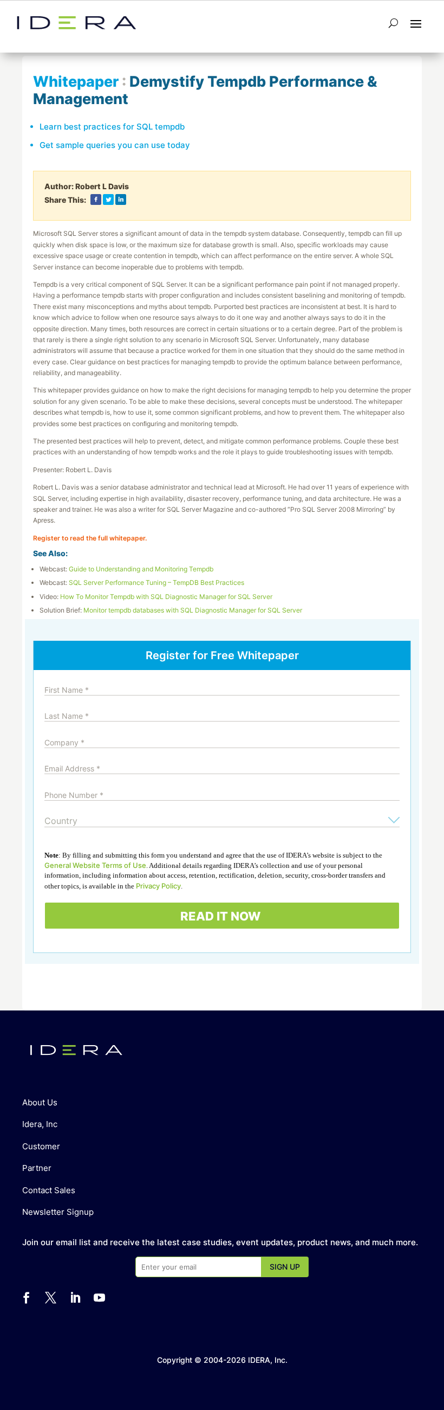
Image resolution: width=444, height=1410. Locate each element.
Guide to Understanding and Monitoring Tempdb (141, 569)
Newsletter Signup (58, 1212)
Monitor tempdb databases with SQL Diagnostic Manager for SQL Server (192, 610)
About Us (39, 1102)
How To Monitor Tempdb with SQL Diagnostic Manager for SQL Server (166, 597)
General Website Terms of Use (95, 865)
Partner (36, 1168)
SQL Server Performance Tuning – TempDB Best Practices (156, 582)
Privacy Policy (158, 885)
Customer (41, 1146)
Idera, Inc (39, 1124)
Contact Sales (48, 1190)
